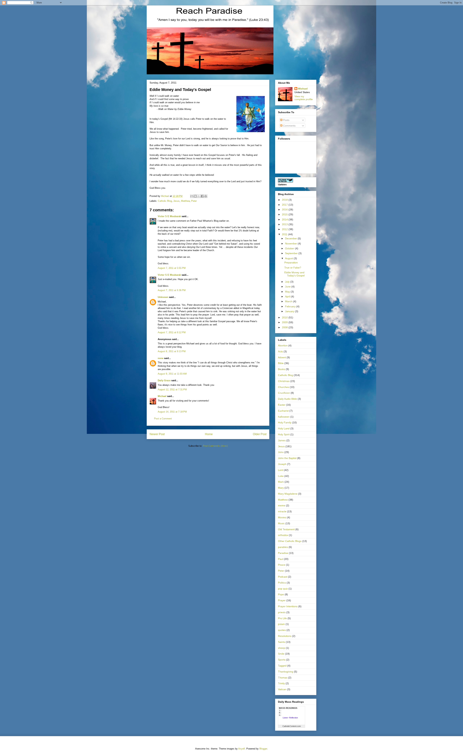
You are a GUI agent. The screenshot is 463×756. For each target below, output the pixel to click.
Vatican (282, 689)
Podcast (282, 576)
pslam (281, 624)
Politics (282, 582)
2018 (285, 199)
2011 (285, 234)
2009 (285, 322)
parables (283, 547)
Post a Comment (163, 418)
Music (281, 523)
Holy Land (284, 428)
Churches (283, 387)
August (289, 258)
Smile (281, 653)
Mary (281, 487)
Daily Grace (164, 380)
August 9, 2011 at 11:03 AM (172, 373)
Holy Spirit (284, 434)
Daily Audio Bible (287, 398)
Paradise (283, 553)
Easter (281, 404)
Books (281, 369)
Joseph (282, 464)
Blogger (263, 748)
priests (282, 612)
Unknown (163, 297)
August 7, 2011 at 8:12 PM (172, 332)
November (291, 243)
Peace (281, 564)
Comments (289, 125)
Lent (280, 470)
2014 (285, 219)
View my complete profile (303, 98)
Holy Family (284, 422)
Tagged (282, 665)
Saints (281, 641)
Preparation (291, 262)
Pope (281, 594)
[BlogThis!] (195, 196)
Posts (285, 120)
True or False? (292, 267)
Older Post (259, 434)
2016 (285, 209)
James (282, 440)
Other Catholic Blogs (289, 541)
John (281, 452)
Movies (282, 517)
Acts (280, 351)
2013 (285, 224)
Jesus (176, 201)
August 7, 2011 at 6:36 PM (172, 290)
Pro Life (282, 618)
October (290, 248)
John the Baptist (287, 458)
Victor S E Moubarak (169, 216)
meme (281, 505)
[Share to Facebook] (202, 196)
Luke (281, 476)
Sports (281, 659)
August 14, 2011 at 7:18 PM (172, 411)
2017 (285, 204)
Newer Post (157, 434)
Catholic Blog (165, 201)
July (287, 281)
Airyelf (241, 748)
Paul (280, 559)
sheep (281, 647)
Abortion (283, 345)
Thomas (282, 677)
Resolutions (284, 636)
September (291, 253)
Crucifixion (284, 392)
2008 (285, 327)
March (289, 301)
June (288, 286)
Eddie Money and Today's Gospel (294, 274)
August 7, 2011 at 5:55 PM (172, 268)
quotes (282, 630)
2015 (285, 214)
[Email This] (192, 196)
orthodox (283, 535)
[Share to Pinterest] (205, 196)
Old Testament (286, 529)
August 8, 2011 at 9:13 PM (172, 351)
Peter (194, 201)
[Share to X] (199, 196)
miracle (282, 511)
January (290, 311)
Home (209, 434)
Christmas (284, 381)
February (290, 306)
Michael (162, 396)
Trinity (281, 683)
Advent (282, 357)
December (291, 238)
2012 (285, 229)
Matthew (185, 201)
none (160, 358)
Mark (281, 481)
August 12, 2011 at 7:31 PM (172, 389)
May (288, 291)
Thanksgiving (285, 671)
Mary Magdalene (287, 493)
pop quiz (283, 588)
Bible (281, 363)
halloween (284, 416)
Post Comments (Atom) (215, 446)
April (288, 296)
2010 (285, 317)
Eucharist (283, 410)
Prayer (282, 600)
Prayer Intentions (288, 606)
